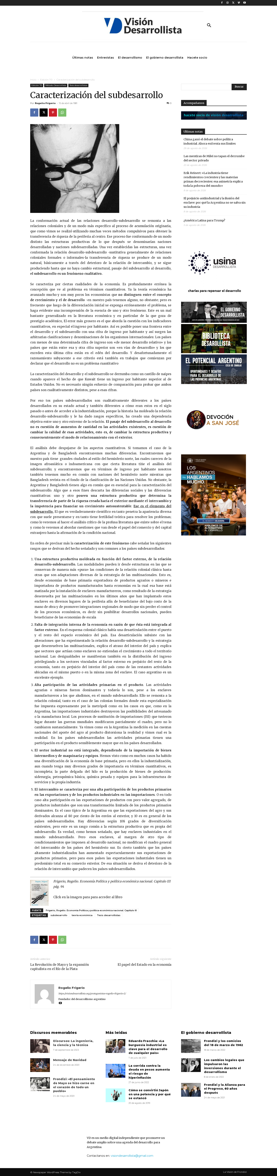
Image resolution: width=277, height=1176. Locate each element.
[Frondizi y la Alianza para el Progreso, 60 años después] (191, 1090)
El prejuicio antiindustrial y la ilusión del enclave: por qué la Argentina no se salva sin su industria (215, 202)
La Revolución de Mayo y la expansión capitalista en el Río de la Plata (59, 967)
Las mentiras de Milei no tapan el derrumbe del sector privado (214, 158)
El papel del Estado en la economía (144, 965)
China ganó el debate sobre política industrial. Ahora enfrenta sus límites (210, 141)
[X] (233, 3)
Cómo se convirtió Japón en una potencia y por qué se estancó (150, 1094)
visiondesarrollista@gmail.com (132, 1156)
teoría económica (82, 915)
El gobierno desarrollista (206, 1032)
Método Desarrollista (55, 85)
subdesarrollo (58, 915)
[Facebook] (222, 3)
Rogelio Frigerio (45, 103)
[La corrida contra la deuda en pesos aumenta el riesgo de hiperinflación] (115, 1071)
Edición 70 (46, 79)
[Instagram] (227, 3)
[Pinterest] (53, 112)
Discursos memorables (53, 1032)
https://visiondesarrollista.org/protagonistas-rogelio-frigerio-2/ (92, 993)
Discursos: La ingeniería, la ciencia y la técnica (73, 1043)
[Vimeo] (238, 3)
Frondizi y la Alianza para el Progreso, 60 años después (224, 1088)
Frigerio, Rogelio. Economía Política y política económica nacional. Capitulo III (91, 910)
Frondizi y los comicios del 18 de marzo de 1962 (223, 1043)
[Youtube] (244, 3)
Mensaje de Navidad (69, 1060)
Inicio (33, 79)
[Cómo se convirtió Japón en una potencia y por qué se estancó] (115, 1095)
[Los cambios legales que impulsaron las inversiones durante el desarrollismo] (191, 1065)
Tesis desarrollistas (78, 85)
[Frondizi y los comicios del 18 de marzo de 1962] (191, 1046)
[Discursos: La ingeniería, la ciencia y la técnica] (40, 1046)
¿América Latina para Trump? (204, 220)
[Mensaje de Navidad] (40, 1065)
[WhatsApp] (62, 112)
